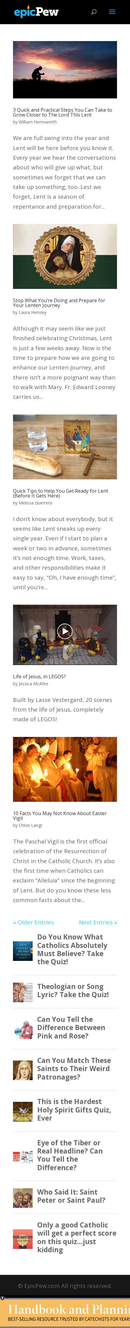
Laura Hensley (33, 312)
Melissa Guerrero (35, 503)
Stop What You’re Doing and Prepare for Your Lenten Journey (59, 303)
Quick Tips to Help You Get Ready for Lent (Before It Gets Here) (60, 493)
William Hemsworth (38, 122)
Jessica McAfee (33, 683)
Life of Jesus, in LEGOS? (39, 676)
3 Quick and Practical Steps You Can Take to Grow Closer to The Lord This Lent (62, 112)
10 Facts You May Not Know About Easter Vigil (60, 815)
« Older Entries (33, 922)
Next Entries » (98, 922)
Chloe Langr (30, 825)
